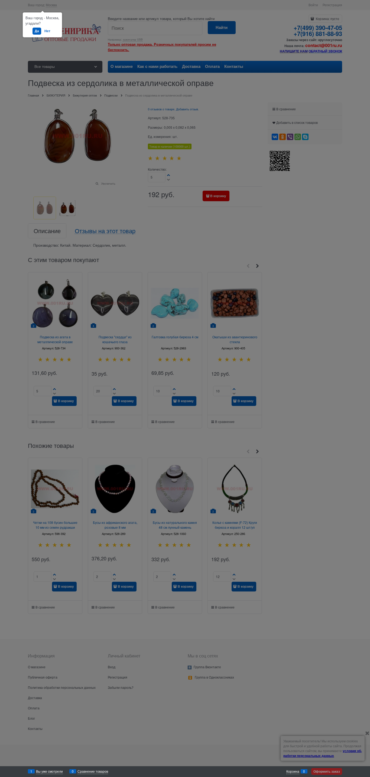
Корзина (292, 771)
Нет (47, 30)
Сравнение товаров (92, 771)
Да (37, 30)
